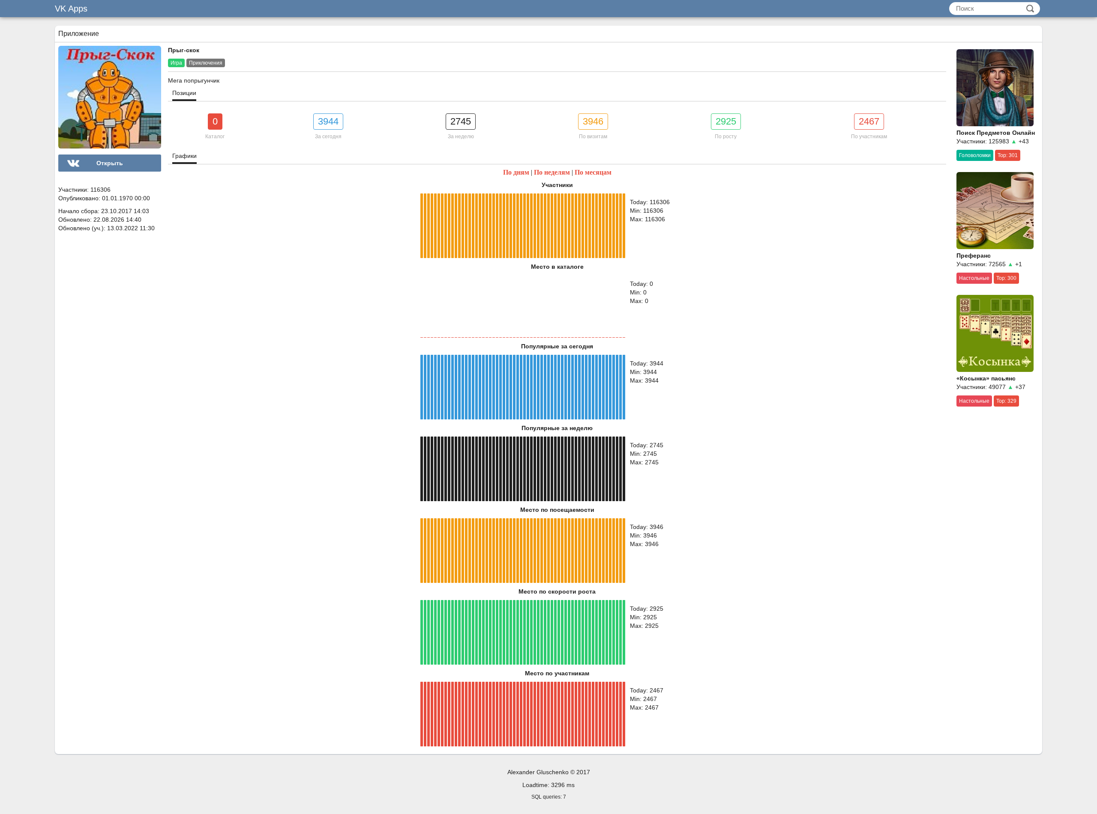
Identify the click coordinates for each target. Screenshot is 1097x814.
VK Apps (71, 8)
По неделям (552, 172)
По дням (516, 172)
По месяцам (593, 172)
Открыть (109, 163)
